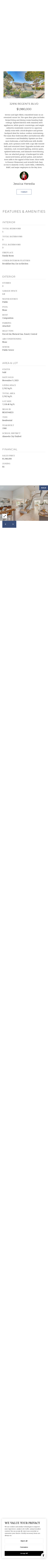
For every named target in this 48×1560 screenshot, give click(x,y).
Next (12, 524)
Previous (5, 524)
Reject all (24, 1541)
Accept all (24, 1553)
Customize (24, 1547)
